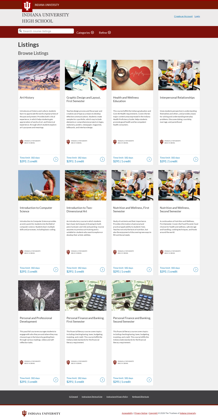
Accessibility (127, 413)
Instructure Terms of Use (92, 396)
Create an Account (183, 16)
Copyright (153, 413)
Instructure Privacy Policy (117, 396)
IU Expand (73, 396)
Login (197, 16)
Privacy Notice (140, 413)
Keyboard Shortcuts (140, 396)
